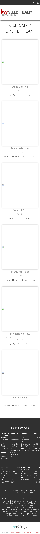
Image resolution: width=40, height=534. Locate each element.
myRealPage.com (20, 527)
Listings (28, 95)
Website (7, 156)
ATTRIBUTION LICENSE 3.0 (32, 532)
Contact (20, 95)
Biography (11, 95)
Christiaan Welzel (13, 532)
